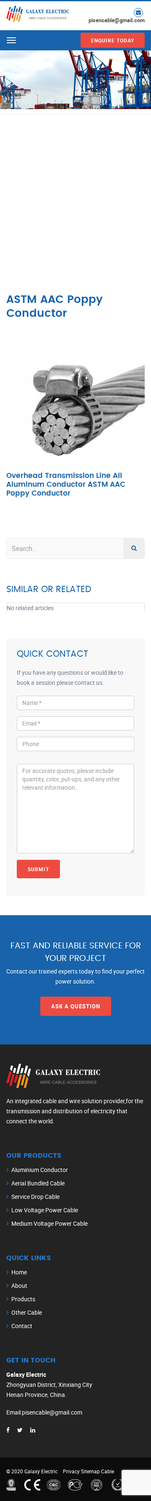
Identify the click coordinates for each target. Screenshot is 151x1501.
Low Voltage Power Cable (44, 1210)
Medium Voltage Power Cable (49, 1223)
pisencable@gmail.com (117, 20)
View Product (76, 418)
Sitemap (90, 1471)
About (19, 1286)
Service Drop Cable (35, 1197)
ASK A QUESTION (75, 1006)
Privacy (71, 1471)
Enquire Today (112, 40)
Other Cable (26, 1312)
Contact (21, 1326)
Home (19, 1272)
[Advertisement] (75, 194)
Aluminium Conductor (39, 1170)
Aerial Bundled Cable (38, 1183)
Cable (107, 1471)
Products (23, 1299)
